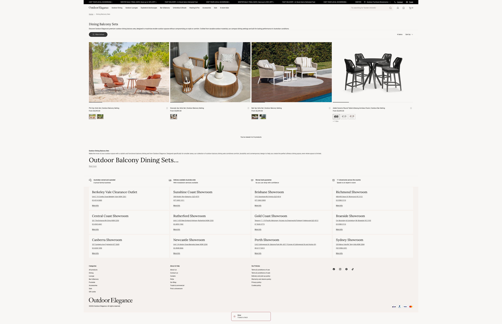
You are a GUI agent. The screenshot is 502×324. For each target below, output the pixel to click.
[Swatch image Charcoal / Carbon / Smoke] (262, 116)
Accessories (206, 8)
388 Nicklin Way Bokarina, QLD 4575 (186, 197)
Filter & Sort (99, 34)
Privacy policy (256, 282)
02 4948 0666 (178, 248)
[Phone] (395, 2)
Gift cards (92, 292)
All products (93, 270)
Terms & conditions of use (261, 270)
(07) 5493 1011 (178, 200)
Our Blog (173, 282)
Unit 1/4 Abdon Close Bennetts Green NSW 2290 (190, 244)
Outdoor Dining (117, 8)
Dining (91, 273)
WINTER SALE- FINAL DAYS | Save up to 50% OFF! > (127, 2)
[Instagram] (340, 269)
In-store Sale (224, 8)
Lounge (91, 276)
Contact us (174, 273)
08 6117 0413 (260, 248)
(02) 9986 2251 (341, 248)
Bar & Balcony (165, 8)
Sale (215, 8)
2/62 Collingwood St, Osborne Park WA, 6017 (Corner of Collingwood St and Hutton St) (285, 244)
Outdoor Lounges (132, 8)
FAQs (172, 279)
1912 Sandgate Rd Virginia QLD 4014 (268, 197)
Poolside (92, 282)
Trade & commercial (177, 285)
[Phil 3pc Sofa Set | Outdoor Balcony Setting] (129, 72)
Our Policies (256, 266)
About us (173, 270)
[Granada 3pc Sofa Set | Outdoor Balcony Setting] (210, 72)
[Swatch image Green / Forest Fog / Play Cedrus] (100, 116)
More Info (95, 205)
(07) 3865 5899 (260, 200)
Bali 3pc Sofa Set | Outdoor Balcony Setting (267, 108)
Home (91, 14)
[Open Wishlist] (404, 8)
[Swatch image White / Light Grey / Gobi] (344, 116)
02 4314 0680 (97, 200)
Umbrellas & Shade (179, 8)
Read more (92, 166)
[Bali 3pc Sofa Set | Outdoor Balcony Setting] (292, 72)
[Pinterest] (346, 269)
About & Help (175, 266)
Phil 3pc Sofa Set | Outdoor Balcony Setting (104, 108)
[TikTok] (353, 269)
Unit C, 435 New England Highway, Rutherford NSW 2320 (193, 220)
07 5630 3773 (260, 224)
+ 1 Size (335, 121)
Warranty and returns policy (261, 279)
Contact (400, 2)
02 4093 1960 (178, 224)
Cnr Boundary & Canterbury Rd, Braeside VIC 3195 (353, 220)
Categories (92, 266)
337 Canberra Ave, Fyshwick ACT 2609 (105, 244)
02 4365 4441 (97, 224)
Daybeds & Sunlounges (149, 8)
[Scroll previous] (94, 74)
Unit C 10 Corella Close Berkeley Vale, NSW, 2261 (109, 197)
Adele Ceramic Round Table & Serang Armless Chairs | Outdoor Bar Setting (359, 108)
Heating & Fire (194, 8)
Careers (173, 276)
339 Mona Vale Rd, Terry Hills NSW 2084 (350, 244)
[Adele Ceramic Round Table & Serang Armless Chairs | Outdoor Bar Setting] (373, 72)
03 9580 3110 (341, 200)
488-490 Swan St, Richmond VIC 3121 (349, 197)
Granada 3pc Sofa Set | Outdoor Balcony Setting (187, 108)
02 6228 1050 (97, 248)
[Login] (398, 8)
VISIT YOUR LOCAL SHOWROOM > (206, 2)
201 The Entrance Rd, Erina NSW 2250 (105, 220)
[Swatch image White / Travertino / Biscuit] (352, 116)
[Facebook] (334, 269)
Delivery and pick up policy (261, 276)
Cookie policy (256, 285)
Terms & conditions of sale (261, 273)
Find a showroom (176, 289)
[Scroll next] (164, 74)
